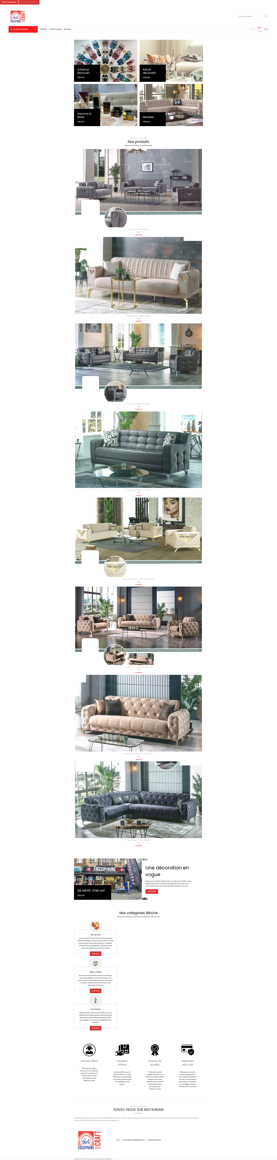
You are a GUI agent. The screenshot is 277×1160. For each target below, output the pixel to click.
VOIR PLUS (138, 1113)
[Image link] (89, 1140)
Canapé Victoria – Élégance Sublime (138, 316)
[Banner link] (105, 61)
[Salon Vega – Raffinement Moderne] (138, 362)
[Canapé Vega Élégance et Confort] (138, 449)
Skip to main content (29, 2)
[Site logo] (18, 16)
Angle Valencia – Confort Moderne (138, 840)
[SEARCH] (265, 16)
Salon (138, 232)
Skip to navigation (9, 2)
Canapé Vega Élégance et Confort (138, 490)
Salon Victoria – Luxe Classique (138, 229)
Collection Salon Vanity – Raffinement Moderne (138, 579)
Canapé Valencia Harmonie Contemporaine (138, 754)
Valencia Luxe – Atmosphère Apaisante (138, 667)
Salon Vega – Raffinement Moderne (138, 404)
